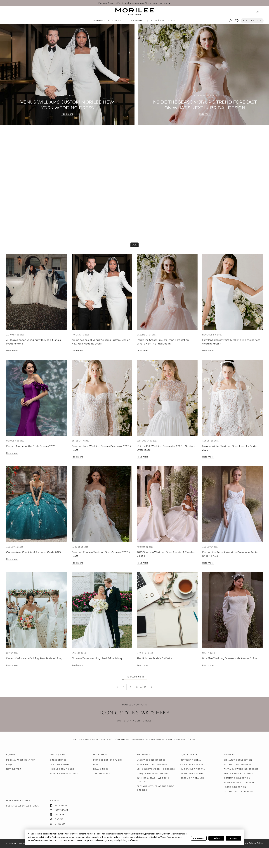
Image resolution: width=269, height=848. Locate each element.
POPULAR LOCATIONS (18, 800)
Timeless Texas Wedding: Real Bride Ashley (97, 658)
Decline (216, 838)
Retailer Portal (190, 760)
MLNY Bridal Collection (239, 782)
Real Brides (100, 769)
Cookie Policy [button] (68, 840)
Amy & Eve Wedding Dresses (241, 769)
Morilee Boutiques (62, 769)
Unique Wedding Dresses (153, 773)
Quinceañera (155, 20)
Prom (172, 20)
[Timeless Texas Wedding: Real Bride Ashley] (102, 610)
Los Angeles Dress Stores (22, 806)
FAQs (9, 764)
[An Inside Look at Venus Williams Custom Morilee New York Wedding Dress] (102, 292)
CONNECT (11, 755)
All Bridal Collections (239, 791)
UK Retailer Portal (192, 773)
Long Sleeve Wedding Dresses (156, 769)
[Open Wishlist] (236, 22)
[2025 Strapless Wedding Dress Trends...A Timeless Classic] (167, 504)
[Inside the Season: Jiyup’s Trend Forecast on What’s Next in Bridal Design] (167, 292)
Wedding (98, 20)
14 (145, 687)
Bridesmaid (116, 20)
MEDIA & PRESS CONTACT (20, 760)
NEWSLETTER (13, 769)
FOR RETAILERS (188, 755)
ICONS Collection (235, 787)
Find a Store (252, 20)
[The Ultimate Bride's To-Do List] (167, 610)
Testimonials (101, 773)
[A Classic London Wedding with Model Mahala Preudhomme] (36, 292)
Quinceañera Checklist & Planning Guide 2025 (33, 552)
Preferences (199, 838)
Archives (229, 755)
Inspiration (100, 755)
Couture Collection (237, 778)
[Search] (230, 20)
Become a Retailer (192, 778)
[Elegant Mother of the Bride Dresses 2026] (36, 398)
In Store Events (60, 764)
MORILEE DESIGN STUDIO (107, 760)
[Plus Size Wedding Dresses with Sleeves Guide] (232, 610)
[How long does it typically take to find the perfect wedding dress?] (232, 292)
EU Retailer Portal (192, 769)
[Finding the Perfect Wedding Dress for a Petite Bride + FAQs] (232, 504)
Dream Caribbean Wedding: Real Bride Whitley (34, 658)
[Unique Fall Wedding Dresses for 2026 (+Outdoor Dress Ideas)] (167, 398)
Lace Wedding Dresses (151, 760)
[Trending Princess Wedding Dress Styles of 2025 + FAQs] (102, 504)
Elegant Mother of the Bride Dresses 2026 (30, 446)
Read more (12, 350)
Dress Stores (58, 760)
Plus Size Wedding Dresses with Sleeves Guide (229, 658)
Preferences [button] (133, 840)
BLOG (96, 764)
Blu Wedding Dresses (237, 764)
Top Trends (144, 755)
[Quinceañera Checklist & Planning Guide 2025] (36, 504)
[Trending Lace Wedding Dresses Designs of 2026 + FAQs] (102, 398)
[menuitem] (99, 20)
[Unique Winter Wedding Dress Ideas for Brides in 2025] (232, 398)
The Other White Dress (238, 773)
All (134, 244)
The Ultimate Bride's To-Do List (155, 658)
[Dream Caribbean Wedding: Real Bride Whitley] (36, 610)
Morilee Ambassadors (64, 773)
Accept (233, 838)
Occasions (135, 20)
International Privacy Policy (249, 843)
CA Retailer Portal (192, 764)
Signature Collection (238, 760)
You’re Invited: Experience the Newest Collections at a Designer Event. (134, 3)
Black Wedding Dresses (152, 764)
